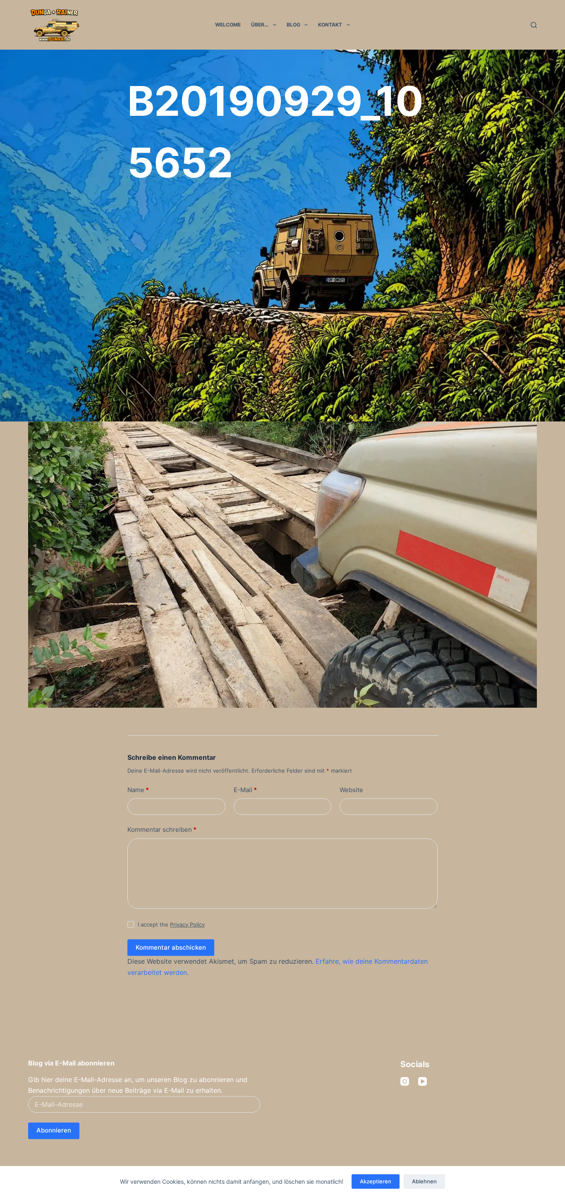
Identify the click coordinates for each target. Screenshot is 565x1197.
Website (351, 790)
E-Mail (245, 790)
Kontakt (330, 25)
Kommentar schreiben (161, 829)
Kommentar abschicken (171, 947)
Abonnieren (53, 1130)
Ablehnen (424, 1181)
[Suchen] (534, 25)
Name (138, 790)
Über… (259, 25)
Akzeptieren (375, 1181)
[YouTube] (422, 1081)
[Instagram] (404, 1081)
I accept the (171, 924)
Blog (293, 25)
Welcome (228, 25)
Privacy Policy (187, 924)
